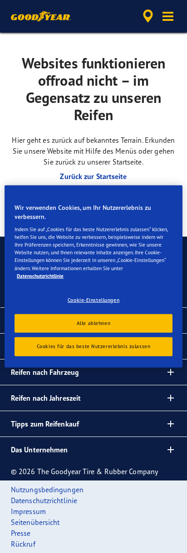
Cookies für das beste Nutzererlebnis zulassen (94, 346)
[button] (168, 16)
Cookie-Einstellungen (93, 299)
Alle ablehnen (93, 323)
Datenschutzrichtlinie (40, 275)
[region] (93, 276)
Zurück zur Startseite (93, 176)
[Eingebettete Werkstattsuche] (148, 16)
